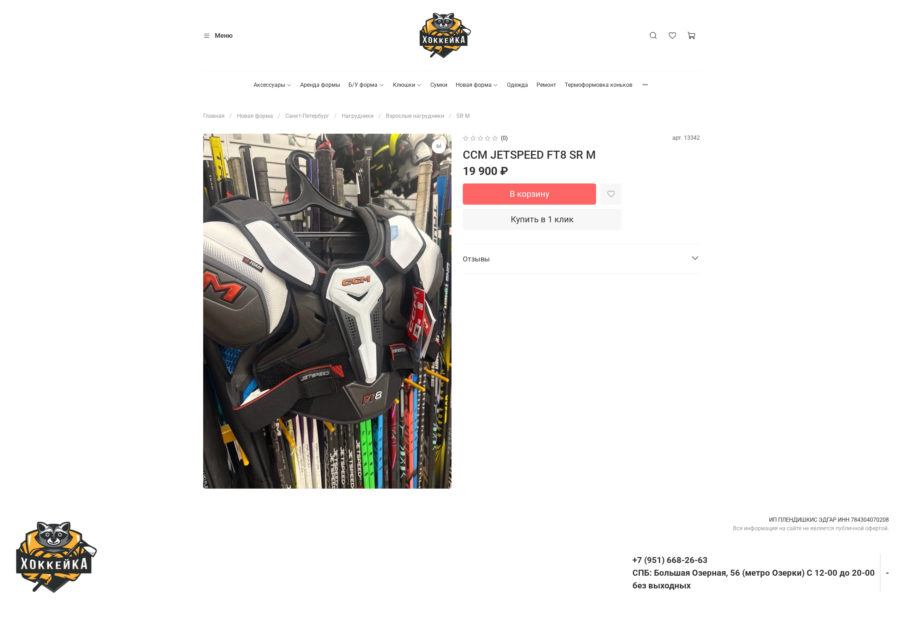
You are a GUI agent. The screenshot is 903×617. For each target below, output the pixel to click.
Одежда (517, 84)
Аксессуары (269, 84)
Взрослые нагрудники (415, 116)
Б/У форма (363, 84)
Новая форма (474, 84)
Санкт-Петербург (307, 116)
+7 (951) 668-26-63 (670, 560)
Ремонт (546, 84)
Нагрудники (358, 116)
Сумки (438, 84)
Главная (214, 116)
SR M (463, 116)
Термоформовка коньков (598, 84)
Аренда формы (320, 84)
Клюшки (404, 84)
